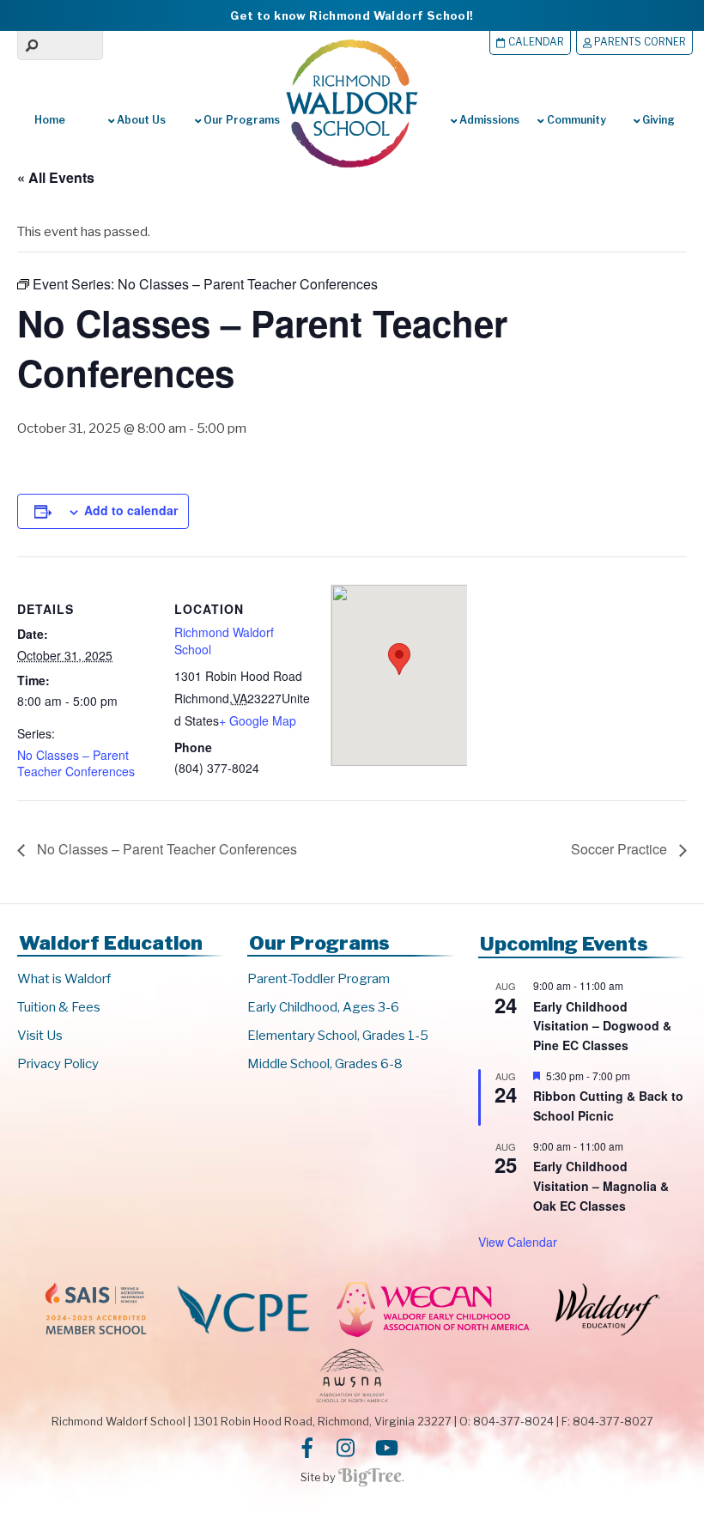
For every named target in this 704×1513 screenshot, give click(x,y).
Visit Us (40, 1035)
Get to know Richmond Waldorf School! (351, 15)
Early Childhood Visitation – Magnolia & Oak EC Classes (601, 1185)
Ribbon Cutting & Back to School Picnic (608, 1105)
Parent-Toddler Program (318, 979)
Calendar (535, 42)
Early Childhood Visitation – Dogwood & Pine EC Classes (602, 1026)
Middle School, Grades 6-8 (325, 1064)
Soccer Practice (621, 849)
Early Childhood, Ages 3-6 (323, 1007)
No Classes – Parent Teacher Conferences (76, 763)
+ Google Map (257, 720)
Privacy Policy (58, 1064)
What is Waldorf (64, 979)
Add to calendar (131, 510)
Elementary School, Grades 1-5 (337, 1035)
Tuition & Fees (58, 1007)
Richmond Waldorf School (224, 640)
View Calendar (517, 1241)
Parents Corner (639, 42)
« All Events (55, 177)
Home (49, 119)
